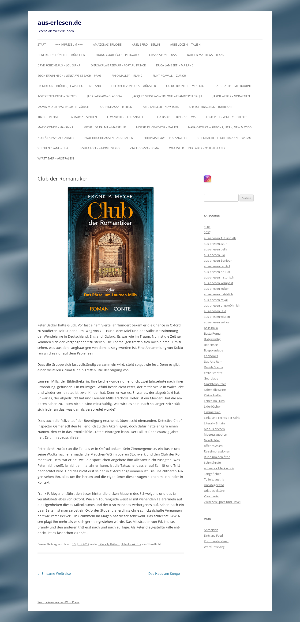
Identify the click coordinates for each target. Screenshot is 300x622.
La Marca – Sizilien (83, 117)
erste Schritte (213, 373)
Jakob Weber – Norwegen (231, 96)
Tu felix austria (214, 479)
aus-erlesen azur (215, 244)
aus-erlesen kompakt (218, 283)
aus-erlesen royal (216, 300)
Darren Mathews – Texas (205, 55)
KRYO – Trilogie (48, 117)
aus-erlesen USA (215, 311)
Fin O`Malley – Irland (127, 76)
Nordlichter (212, 440)
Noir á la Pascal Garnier (56, 138)
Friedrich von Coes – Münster (133, 86)
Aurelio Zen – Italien (185, 45)
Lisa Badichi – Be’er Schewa (176, 117)
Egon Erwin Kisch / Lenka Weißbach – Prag (69, 76)
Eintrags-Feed (213, 535)
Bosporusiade (213, 350)
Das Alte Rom (213, 361)
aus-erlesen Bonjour (218, 260)
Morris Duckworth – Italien (157, 127)
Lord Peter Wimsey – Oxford (227, 117)
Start (42, 45)
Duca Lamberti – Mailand (175, 65)
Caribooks (211, 356)
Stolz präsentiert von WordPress (58, 602)
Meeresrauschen (215, 434)
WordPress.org (214, 547)
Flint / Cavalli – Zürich (169, 76)
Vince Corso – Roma (144, 148)
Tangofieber (212, 474)
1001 (207, 227)
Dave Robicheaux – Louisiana (59, 65)
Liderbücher (212, 406)
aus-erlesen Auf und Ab (220, 238)
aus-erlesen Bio (214, 255)
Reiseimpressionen (217, 451)
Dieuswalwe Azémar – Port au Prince (118, 65)
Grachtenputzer (215, 384)
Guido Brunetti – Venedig (185, 86)
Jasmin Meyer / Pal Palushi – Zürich (63, 107)
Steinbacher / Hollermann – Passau (224, 138)
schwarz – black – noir (219, 468)
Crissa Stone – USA (163, 55)
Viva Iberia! (211, 496)
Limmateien (212, 412)
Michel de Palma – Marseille (105, 127)
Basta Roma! (212, 333)
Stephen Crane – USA (53, 148)
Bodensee (211, 345)
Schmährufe (212, 462)
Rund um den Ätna (217, 457)
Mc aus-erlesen (214, 429)
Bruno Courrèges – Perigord (117, 55)
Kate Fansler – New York (160, 107)
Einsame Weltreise (54, 573)
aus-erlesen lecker (216, 288)
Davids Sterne (213, 367)
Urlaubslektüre (131, 544)
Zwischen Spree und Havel (222, 502)
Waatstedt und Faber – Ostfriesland (197, 148)
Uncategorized (214, 485)
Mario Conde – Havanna (55, 127)
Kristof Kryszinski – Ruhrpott (211, 107)
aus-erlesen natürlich (218, 294)
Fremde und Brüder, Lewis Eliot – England (69, 86)
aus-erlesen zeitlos (216, 322)
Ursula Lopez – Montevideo (99, 148)
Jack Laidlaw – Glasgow (104, 96)
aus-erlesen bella (215, 249)
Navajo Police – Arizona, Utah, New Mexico (219, 127)
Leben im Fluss (214, 401)
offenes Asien (213, 446)
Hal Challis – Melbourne (232, 86)
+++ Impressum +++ (69, 45)
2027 (207, 232)
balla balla (211, 328)
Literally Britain (108, 544)
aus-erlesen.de (59, 22)
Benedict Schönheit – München (61, 55)
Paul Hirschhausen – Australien (108, 138)
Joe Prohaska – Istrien (116, 107)
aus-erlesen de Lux (217, 272)
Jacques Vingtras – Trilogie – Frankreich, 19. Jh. (167, 96)
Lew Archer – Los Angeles (126, 117)
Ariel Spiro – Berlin (146, 45)
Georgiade (211, 378)
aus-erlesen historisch (219, 277)
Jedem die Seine (215, 389)
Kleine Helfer (212, 395)
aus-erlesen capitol (217, 266)
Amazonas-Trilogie (107, 45)
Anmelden (211, 530)
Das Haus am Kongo (166, 573)
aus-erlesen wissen (217, 317)
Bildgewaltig (212, 339)
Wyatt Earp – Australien (56, 158)
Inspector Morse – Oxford (57, 96)
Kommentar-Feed (216, 541)
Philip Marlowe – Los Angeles (165, 138)
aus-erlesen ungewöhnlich (222, 305)
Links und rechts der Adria (222, 418)
